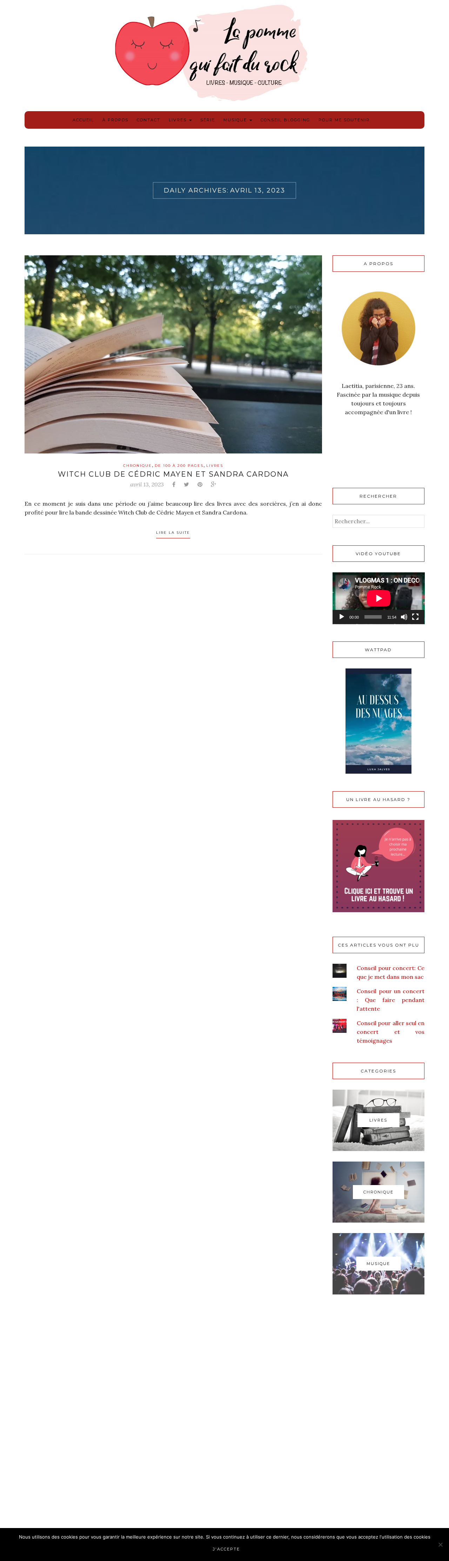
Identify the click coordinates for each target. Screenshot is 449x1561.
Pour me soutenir (344, 119)
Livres (178, 119)
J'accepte (226, 1549)
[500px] (340, 459)
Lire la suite (173, 532)
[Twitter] (393, 441)
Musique (236, 119)
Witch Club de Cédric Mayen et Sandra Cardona (173, 474)
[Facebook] (340, 441)
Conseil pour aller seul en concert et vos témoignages (390, 1032)
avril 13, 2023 (147, 484)
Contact (148, 119)
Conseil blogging (285, 119)
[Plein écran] (415, 616)
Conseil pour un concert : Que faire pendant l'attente (390, 1000)
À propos (115, 119)
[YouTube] (410, 441)
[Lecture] (341, 616)
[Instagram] (375, 441)
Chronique (137, 465)
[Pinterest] (357, 441)
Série (207, 119)
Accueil (83, 119)
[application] (379, 598)
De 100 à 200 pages (179, 465)
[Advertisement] (379, 1417)
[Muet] (404, 616)
